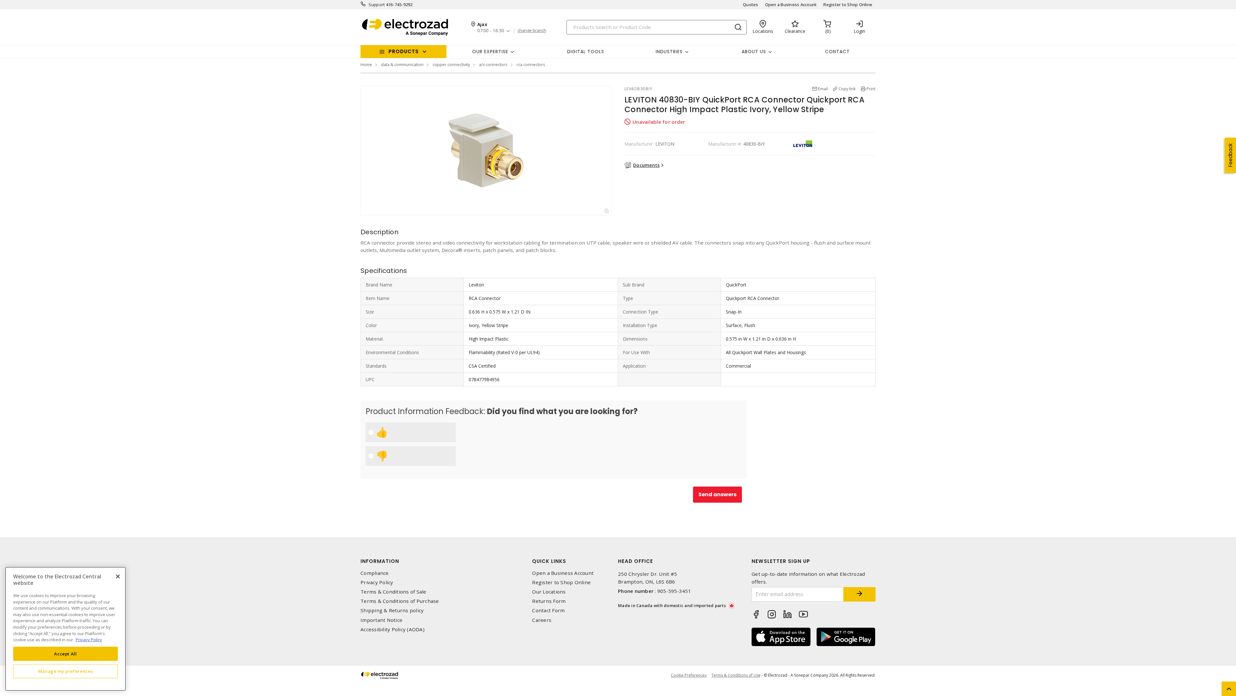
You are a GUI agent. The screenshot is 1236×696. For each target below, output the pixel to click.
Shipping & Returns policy (392, 610)
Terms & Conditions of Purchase (399, 601)
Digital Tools (585, 51)
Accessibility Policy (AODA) (392, 629)
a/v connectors (493, 64)
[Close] (118, 576)
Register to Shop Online (847, 4)
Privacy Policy (376, 582)
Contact (837, 51)
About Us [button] (754, 51)
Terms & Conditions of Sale (393, 592)
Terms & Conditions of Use (736, 675)
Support (377, 4)
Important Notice (381, 620)
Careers (541, 620)
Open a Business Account (791, 4)
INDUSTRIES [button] (669, 51)
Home (366, 64)
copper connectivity (451, 64)
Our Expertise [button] (490, 51)
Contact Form (548, 610)
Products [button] (404, 51)
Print (871, 89)
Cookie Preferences (689, 675)
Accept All (65, 653)
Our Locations (549, 592)
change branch (532, 30)
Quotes (750, 4)
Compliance (374, 573)
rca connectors (531, 64)
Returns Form (549, 601)
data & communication (402, 64)
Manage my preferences (65, 671)
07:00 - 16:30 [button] (490, 31)
